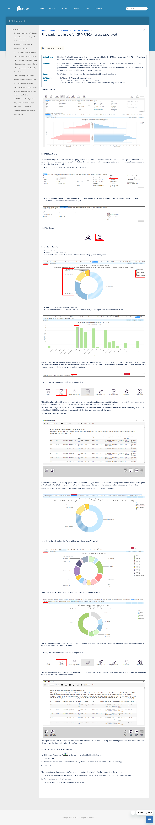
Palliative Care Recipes (21, 95)
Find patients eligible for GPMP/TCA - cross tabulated (26, 60)
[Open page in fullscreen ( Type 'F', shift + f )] (144, 30)
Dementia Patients (19, 72)
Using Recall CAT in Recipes (22, 107)
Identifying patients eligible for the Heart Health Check (25, 91)
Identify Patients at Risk (21, 41)
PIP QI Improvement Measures (23, 83)
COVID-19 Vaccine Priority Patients (24, 99)
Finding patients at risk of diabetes (26, 64)
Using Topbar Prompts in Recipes (24, 103)
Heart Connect (18, 114)
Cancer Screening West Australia (24, 76)
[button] (9, 8)
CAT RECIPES (16, 29)
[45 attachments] (92, 30)
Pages (43, 30)
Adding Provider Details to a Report (26, 56)
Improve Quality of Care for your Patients (25, 37)
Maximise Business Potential (23, 45)
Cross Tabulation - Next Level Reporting (25, 52)
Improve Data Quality (20, 48)
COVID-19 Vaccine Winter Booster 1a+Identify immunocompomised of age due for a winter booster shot (25, 110)
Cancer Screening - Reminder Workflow (25, 87)
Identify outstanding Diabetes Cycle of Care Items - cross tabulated (26, 68)
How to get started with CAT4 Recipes (25, 33)
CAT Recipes (15, 21)
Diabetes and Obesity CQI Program (25, 79)
